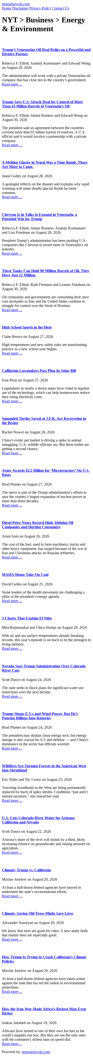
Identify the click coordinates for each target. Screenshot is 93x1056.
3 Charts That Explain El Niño (27, 618)
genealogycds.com (16, 4)
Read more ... (12, 84)
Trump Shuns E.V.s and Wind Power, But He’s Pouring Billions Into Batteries (40, 716)
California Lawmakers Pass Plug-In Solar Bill (39, 371)
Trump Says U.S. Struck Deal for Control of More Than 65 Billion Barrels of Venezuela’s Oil (42, 104)
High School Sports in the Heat (27, 327)
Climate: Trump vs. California (26, 870)
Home (6, 8)
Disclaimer (20, 8)
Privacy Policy (40, 8)
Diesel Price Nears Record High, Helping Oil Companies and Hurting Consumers (37, 525)
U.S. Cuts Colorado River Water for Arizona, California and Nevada (38, 820)
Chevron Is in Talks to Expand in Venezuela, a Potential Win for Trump (39, 217)
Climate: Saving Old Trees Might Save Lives (37, 913)
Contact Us (60, 8)
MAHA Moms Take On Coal (25, 575)
